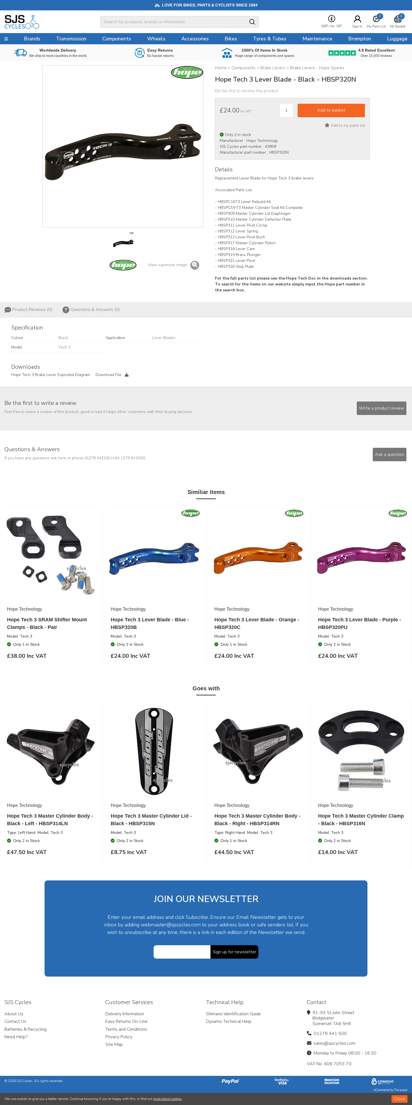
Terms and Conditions (126, 1029)
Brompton (359, 38)
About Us (13, 1014)
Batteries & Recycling (25, 1029)
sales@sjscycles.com (334, 1043)
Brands (32, 38)
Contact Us (15, 1021)
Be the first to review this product (246, 90)
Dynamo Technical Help (228, 1021)
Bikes (230, 38)
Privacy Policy (118, 1037)
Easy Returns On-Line (126, 1021)
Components (116, 38)
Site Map (114, 1044)
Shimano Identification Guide (233, 1014)
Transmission (71, 38)
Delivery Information (124, 1014)
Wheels (156, 38)
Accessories (195, 38)
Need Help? (15, 1037)
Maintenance (317, 38)
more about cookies (167, 1099)
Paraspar (401, 1090)
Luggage (397, 38)
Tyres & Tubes (269, 38)
